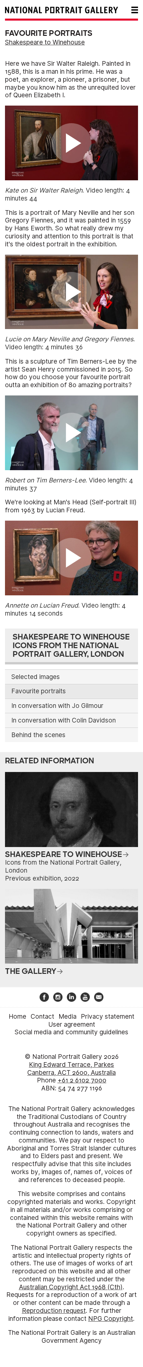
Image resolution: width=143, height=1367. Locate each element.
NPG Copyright (110, 1319)
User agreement (71, 1024)
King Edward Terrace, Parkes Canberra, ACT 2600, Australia (71, 1068)
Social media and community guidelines (71, 1032)
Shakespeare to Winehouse (45, 42)
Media (67, 1016)
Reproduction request (54, 1311)
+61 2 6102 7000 (82, 1080)
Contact (42, 1016)
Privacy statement (107, 1016)
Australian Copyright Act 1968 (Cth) (71, 1287)
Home (17, 1016)
